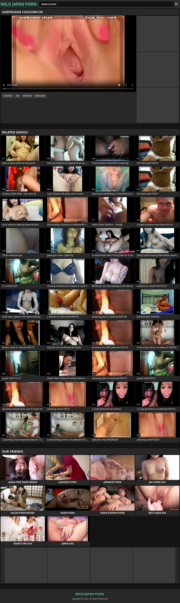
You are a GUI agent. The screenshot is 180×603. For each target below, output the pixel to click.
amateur (8, 95)
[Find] (176, 4)
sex (17, 95)
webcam (27, 95)
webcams (40, 95)
